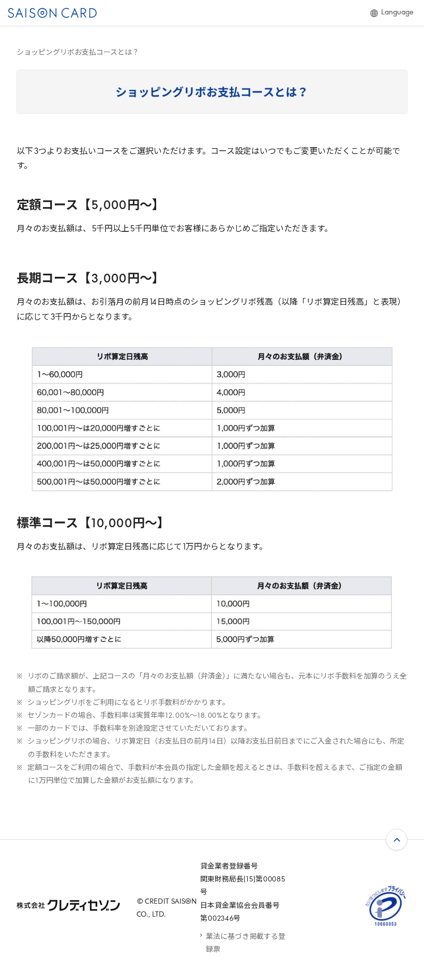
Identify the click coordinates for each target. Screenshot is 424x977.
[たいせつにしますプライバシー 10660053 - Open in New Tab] (385, 926)
